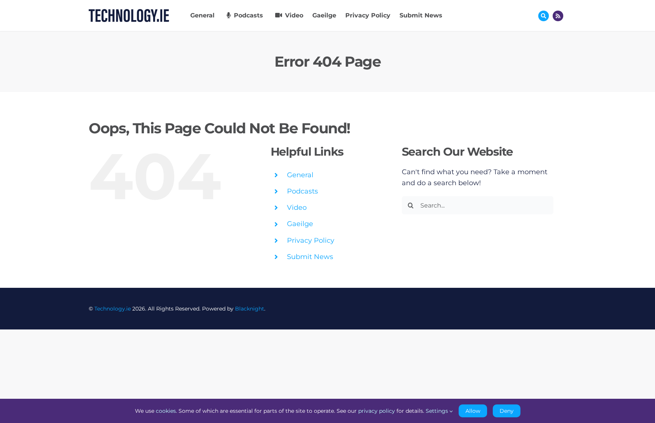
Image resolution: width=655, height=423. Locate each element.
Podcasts (302, 191)
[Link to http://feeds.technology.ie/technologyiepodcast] (558, 16)
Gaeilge (300, 224)
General (300, 175)
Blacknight (249, 308)
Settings (438, 410)
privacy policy (376, 410)
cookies (166, 410)
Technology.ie (112, 308)
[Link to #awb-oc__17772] (543, 16)
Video (297, 207)
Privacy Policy (310, 240)
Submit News (310, 257)
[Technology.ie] (129, 12)
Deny (507, 410)
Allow (472, 410)
